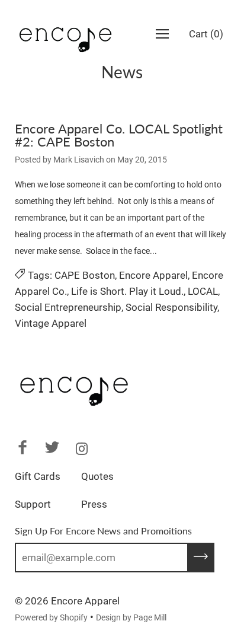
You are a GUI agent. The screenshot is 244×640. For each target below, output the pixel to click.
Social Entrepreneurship (68, 307)
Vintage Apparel (50, 323)
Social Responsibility (171, 307)
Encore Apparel (153, 275)
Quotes (97, 476)
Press (94, 504)
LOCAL (203, 291)
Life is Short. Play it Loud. (127, 291)
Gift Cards (37, 476)
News (122, 72)
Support (33, 504)
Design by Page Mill (131, 617)
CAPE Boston (84, 275)
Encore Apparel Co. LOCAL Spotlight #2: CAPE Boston (119, 134)
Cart (206, 34)
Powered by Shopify (51, 617)
